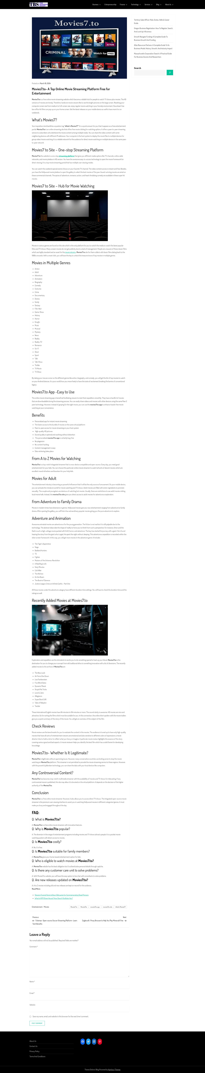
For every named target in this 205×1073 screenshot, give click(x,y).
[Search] (170, 72)
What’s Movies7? (120, 907)
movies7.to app (95, 907)
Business (95, 4)
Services (147, 4)
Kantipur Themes (114, 1069)
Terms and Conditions (37, 1056)
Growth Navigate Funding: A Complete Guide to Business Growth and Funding (151, 38)
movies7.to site (107, 907)
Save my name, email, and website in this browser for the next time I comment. (61, 1016)
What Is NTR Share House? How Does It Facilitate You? (54, 898)
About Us (168, 4)
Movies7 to (74, 907)
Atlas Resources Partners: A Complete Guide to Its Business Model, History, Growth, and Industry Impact (153, 47)
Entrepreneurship (110, 4)
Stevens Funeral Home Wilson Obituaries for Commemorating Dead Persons (62, 895)
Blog (157, 4)
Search (137, 68)
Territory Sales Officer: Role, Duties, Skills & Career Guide (151, 21)
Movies (46, 907)
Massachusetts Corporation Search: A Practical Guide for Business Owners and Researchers (153, 55)
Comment (34, 946)
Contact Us (33, 1046)
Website (32, 1005)
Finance (122, 4)
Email (32, 993)
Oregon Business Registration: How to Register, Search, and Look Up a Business (153, 30)
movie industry (70, 252)
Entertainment (37, 907)
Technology (135, 4)
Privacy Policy (34, 1051)
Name (32, 981)
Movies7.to (84, 907)
